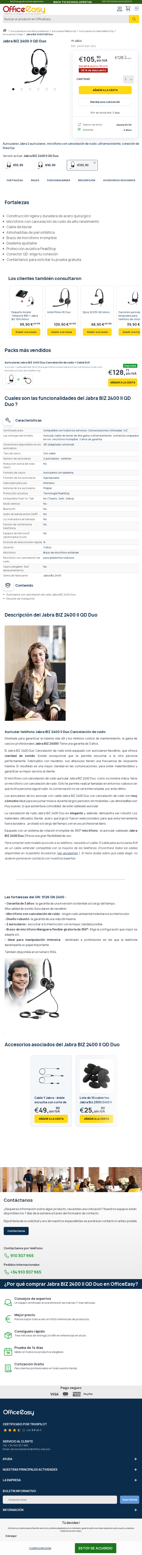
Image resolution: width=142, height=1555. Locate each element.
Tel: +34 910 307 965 (15, 1445)
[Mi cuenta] (119, 9)
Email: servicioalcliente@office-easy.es (26, 1449)
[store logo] (24, 10)
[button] (15, 90)
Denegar (11, 1536)
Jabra (78, 40)
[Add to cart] (25, 332)
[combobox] (71, 19)
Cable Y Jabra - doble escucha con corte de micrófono (50, 1102)
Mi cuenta (119, 9)
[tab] (71, 201)
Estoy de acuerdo (96, 1548)
